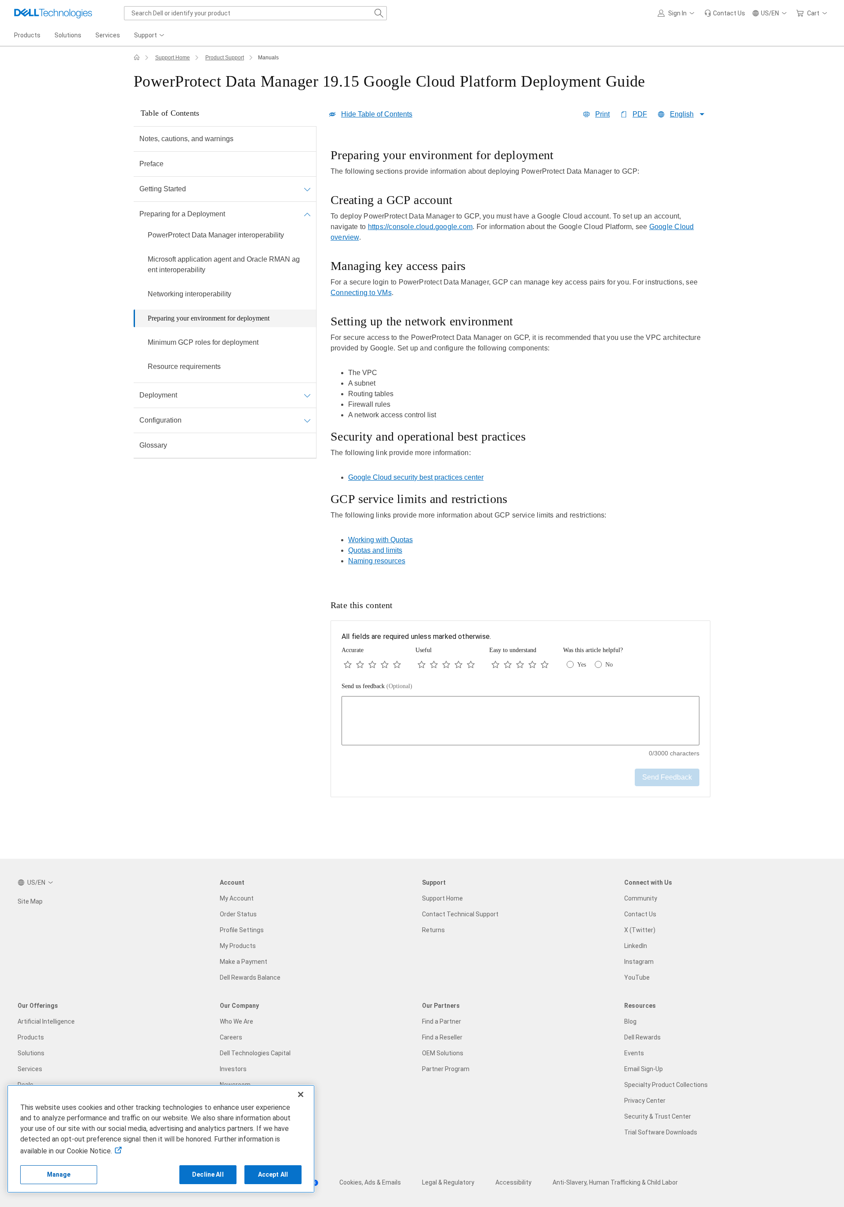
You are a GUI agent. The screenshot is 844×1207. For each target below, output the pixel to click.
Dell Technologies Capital (255, 1053)
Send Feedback (667, 777)
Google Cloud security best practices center (416, 477)
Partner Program (445, 1068)
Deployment (158, 395)
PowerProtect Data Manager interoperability (216, 235)
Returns (433, 930)
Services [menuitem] (107, 35)
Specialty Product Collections (666, 1084)
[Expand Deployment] (307, 395)
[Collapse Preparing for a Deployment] (307, 214)
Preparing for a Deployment (182, 214)
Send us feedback (377, 686)
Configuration (160, 420)
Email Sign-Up (643, 1068)
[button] (677, 13)
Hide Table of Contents (376, 114)
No (609, 664)
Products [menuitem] (27, 35)
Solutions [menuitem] (68, 35)
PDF (640, 114)
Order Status (238, 914)
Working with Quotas (380, 539)
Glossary (153, 445)
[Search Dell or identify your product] (379, 13)
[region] (520, 359)
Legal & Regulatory (448, 1182)
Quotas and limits (375, 550)
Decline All (208, 1174)
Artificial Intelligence (46, 1021)
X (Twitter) (639, 930)
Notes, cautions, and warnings (186, 138)
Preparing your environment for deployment (208, 318)
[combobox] (255, 13)
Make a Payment (243, 961)
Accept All (273, 1174)
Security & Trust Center (657, 1116)
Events (634, 1053)
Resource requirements (184, 366)
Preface (151, 164)
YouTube (637, 977)
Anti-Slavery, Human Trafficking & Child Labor (615, 1182)
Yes (581, 664)
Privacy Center (645, 1100)
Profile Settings (242, 930)
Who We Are (236, 1021)
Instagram (639, 961)
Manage (59, 1174)
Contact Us (640, 914)
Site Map (30, 901)
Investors (233, 1068)
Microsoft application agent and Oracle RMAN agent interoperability (224, 264)
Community (640, 898)
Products (31, 1037)
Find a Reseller (442, 1037)
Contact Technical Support (460, 914)
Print (602, 114)
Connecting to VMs (361, 292)
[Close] (300, 1094)
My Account (237, 898)
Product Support (224, 58)
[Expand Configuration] (307, 420)
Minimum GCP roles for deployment (203, 342)
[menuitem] (150, 36)
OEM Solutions (442, 1053)
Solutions (31, 1053)
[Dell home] (137, 58)
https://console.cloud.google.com (420, 226)
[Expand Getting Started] (307, 189)
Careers (231, 1037)
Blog (630, 1021)
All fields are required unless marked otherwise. (416, 636)
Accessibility (513, 1182)
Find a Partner (441, 1021)
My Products (238, 945)
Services (30, 1068)
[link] (725, 13)
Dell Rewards (642, 1037)
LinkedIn (635, 945)
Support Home (172, 58)
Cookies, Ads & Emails (370, 1182)
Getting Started (162, 189)
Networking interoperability (189, 294)
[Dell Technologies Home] (53, 13)
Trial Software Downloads (660, 1132)
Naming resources (376, 561)
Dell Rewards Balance (250, 977)
